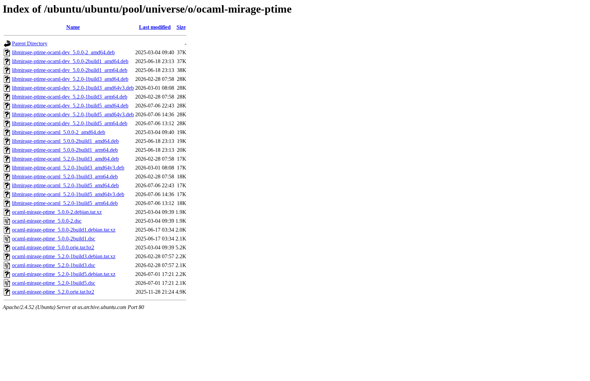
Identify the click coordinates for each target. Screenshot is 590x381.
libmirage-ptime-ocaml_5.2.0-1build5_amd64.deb (65, 185)
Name (73, 27)
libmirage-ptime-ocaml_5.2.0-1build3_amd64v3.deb (68, 168)
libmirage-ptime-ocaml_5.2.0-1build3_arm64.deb (65, 176)
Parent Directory (29, 43)
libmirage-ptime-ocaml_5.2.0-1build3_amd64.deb (65, 159)
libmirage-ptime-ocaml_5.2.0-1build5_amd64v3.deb (68, 194)
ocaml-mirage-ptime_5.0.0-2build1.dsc (53, 238)
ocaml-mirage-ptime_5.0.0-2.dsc (47, 221)
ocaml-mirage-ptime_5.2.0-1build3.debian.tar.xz (63, 256)
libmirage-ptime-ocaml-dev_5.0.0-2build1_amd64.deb (70, 61)
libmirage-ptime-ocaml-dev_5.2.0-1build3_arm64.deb (69, 97)
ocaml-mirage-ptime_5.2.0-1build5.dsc (53, 283)
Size (181, 27)
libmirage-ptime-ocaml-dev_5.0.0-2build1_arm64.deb (69, 70)
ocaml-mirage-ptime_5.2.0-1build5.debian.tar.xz (63, 274)
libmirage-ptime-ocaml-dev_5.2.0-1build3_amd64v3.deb (73, 88)
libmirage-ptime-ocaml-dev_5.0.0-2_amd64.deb (63, 52)
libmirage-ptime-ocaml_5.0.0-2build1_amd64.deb (65, 141)
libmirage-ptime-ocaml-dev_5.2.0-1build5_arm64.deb (69, 123)
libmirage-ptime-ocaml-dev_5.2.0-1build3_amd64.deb (70, 79)
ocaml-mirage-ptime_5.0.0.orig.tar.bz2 (53, 247)
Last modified (155, 27)
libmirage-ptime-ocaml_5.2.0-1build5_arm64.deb (65, 203)
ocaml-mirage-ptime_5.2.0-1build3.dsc (53, 265)
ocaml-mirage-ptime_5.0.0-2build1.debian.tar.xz (63, 230)
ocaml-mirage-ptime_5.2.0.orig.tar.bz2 (53, 292)
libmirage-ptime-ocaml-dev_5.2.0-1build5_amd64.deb (70, 105)
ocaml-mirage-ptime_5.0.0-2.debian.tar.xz (57, 212)
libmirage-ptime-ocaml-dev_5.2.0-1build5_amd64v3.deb (73, 114)
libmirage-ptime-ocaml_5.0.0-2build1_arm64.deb (65, 150)
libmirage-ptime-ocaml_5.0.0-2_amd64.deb (58, 132)
